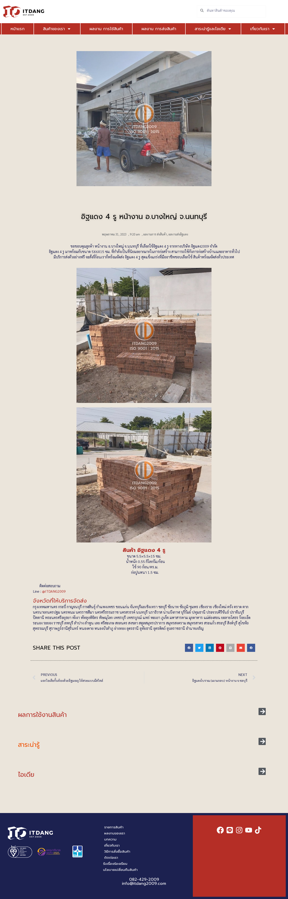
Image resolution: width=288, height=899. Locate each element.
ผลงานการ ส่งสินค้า (155, 234)
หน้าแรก (18, 29)
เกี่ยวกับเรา (259, 29)
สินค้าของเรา (54, 29)
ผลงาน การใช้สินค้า (106, 29)
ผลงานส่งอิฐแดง (178, 234)
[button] (189, 648)
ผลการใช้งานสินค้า (42, 715)
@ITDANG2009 (54, 591)
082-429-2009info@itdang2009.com (144, 881)
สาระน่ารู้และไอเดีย (210, 29)
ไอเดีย (26, 774)
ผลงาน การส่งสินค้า (159, 29)
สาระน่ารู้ (29, 745)
